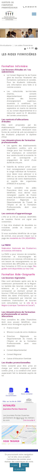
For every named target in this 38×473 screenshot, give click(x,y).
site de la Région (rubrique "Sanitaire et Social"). (19, 304)
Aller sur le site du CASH (12, 401)
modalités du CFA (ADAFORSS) (23, 238)
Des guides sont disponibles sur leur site (19, 267)
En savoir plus (19, 469)
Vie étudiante (6, 45)
